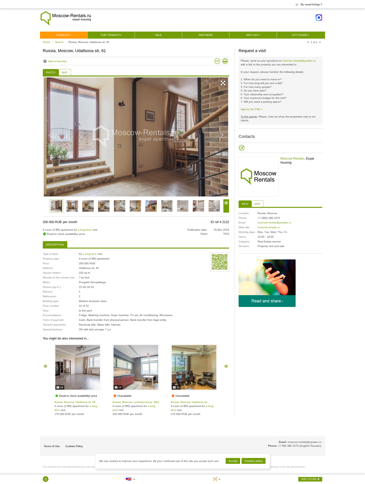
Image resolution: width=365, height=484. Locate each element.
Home (46, 42)
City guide (299, 35)
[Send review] (242, 148)
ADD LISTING (309, 479)
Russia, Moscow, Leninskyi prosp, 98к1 (136, 402)
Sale (158, 35)
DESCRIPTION (55, 244)
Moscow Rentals (292, 158)
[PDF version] (217, 61)
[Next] (320, 42)
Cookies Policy (74, 446)
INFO (245, 203)
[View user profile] (259, 177)
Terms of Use (52, 446)
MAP (257, 203)
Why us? (252, 35)
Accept (233, 461)
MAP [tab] (64, 72)
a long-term (85, 229)
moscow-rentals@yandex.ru (299, 60)
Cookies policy (253, 461)
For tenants (110, 35)
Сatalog (62, 35)
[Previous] (308, 42)
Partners (206, 35)
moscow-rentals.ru (269, 227)
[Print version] (225, 61)
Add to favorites (57, 61)
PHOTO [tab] (50, 72)
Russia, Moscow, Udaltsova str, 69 (74, 402)
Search (59, 42)
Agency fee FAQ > (252, 109)
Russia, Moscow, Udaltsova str (189, 402)
